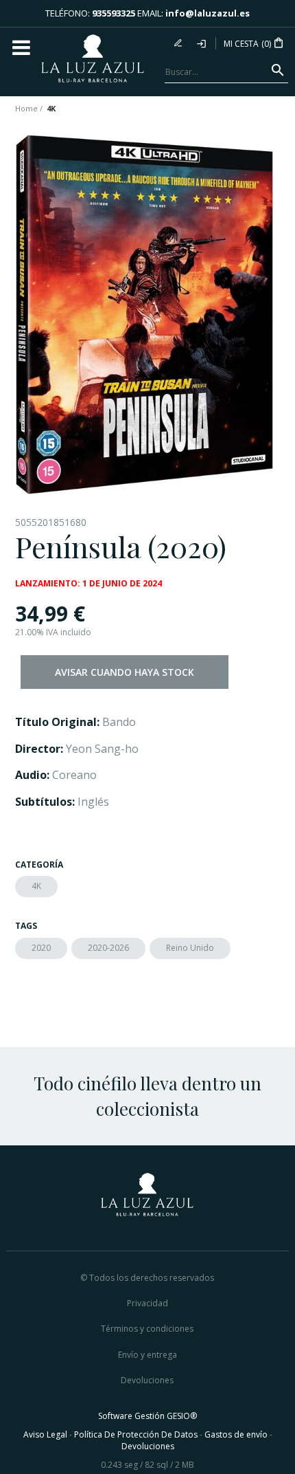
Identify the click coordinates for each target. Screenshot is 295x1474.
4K (36, 886)
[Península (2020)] (144, 314)
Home (26, 108)
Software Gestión (131, 1416)
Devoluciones (147, 1380)
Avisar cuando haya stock (124, 672)
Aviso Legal (45, 1434)
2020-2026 (108, 948)
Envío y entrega (147, 1355)
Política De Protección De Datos (136, 1434)
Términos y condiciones (147, 1328)
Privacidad (147, 1303)
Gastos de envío (236, 1434)
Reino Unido (190, 948)
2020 (41, 948)
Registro (180, 43)
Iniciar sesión (202, 43)
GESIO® (182, 1416)
